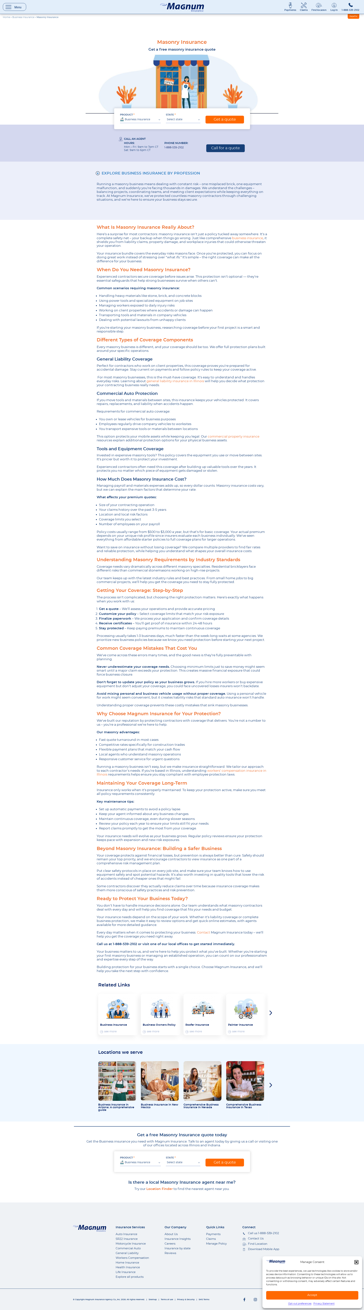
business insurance (247, 238)
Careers (170, 1243)
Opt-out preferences (299, 1303)
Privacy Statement (324, 1303)
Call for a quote (225, 148)
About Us (171, 1234)
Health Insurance (128, 1267)
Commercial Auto (128, 1248)
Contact (203, 932)
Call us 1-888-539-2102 (263, 1233)
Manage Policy (216, 1243)
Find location (318, 10)
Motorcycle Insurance (131, 1243)
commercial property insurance (233, 436)
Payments (290, 10)
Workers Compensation (132, 1258)
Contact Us (256, 1238)
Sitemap (153, 1300)
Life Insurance (126, 1272)
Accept (312, 1295)
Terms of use (167, 1300)
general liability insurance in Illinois (175, 381)
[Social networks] (244, 1299)
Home (6, 17)
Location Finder (159, 1189)
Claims (304, 10)
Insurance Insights (178, 1239)
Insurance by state (178, 1248)
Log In (334, 10)
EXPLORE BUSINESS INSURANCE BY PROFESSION (151, 173)
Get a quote (225, 119)
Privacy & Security (186, 1300)
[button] (356, 1262)
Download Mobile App (263, 1249)
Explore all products (130, 1276)
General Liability (127, 1253)
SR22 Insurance (127, 1239)
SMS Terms (204, 1300)
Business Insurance (23, 17)
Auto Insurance (126, 1234)
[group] (118, 1014)
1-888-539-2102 (350, 10)
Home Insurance (127, 1262)
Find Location (257, 1243)
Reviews (170, 1253)
